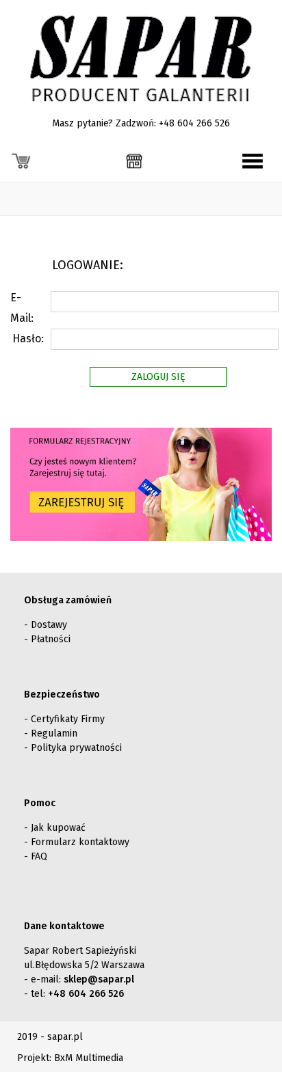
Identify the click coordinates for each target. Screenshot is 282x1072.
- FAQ (35, 856)
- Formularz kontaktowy (76, 842)
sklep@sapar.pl (99, 979)
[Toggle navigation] (252, 161)
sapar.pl (65, 1037)
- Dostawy (45, 625)
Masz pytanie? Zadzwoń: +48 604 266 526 (141, 123)
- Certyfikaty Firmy (64, 719)
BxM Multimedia (88, 1058)
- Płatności (47, 639)
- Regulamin (50, 733)
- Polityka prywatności (73, 748)
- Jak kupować (55, 828)
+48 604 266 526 (86, 994)
